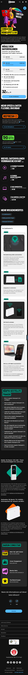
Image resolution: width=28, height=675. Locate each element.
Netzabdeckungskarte (8, 261)
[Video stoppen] (24, 8)
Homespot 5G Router (7, 221)
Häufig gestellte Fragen (8, 218)
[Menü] (2, 2)
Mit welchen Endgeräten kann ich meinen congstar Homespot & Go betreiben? (14, 408)
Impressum (8, 668)
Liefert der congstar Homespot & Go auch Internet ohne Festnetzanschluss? (14, 412)
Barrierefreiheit (20, 670)
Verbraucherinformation (10, 670)
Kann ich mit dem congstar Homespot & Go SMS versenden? (14, 445)
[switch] (16, 643)
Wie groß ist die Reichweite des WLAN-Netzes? (14, 421)
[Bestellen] (26, 2)
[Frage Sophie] (20, 2)
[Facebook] (8, 662)
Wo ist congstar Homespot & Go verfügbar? (12, 399)
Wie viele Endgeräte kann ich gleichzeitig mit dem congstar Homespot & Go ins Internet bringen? (14, 427)
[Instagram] (20, 662)
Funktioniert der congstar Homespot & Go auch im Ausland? (14, 432)
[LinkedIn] (11, 662)
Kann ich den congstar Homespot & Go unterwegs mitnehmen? (14, 417)
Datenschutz (19, 668)
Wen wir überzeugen (14, 581)
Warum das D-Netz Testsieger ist (17, 572)
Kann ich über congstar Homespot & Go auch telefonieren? (14, 403)
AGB (14, 668)
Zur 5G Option (7, 147)
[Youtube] (17, 662)
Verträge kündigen (9, 672)
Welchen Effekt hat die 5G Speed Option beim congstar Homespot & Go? (14, 441)
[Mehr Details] (10, 92)
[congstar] (12, 2)
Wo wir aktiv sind (13, 563)
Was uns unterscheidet (14, 553)
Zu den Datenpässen (9, 126)
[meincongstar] (23, 2)
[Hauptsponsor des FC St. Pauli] (14, 652)
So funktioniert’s (6, 214)
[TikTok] (14, 662)
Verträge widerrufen (19, 672)
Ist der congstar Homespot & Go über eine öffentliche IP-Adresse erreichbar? (14, 436)
